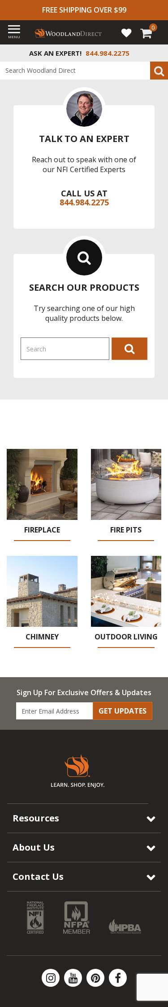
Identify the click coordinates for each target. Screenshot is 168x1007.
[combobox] (84, 71)
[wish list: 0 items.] (126, 32)
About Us (34, 847)
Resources (36, 818)
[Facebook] (118, 977)
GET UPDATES (122, 711)
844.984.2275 (84, 202)
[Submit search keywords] (159, 71)
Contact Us (38, 876)
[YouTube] (74, 977)
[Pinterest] (96, 977)
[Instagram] (51, 977)
